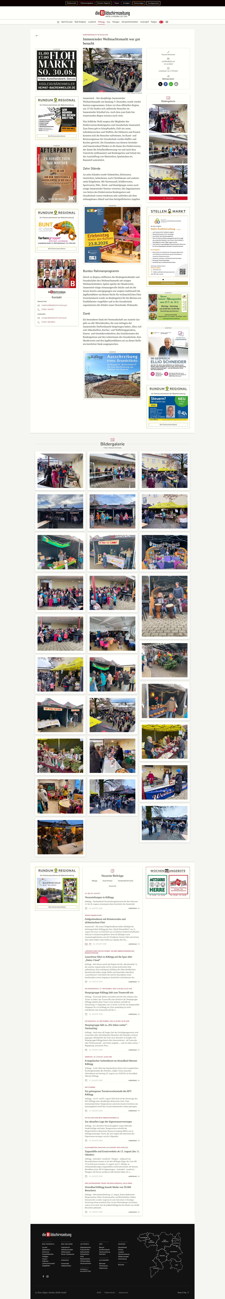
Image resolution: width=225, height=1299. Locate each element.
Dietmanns (46, 1250)
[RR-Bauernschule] (57, 890)
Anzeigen (126, 3)
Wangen (115, 22)
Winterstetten (85, 1261)
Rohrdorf (102, 1254)
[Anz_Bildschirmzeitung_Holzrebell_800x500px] (56, 119)
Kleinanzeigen (139, 3)
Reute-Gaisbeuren (67, 1254)
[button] (161, 22)
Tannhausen (103, 1266)
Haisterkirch (65, 1247)
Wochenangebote (86, 3)
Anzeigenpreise (153, 3)
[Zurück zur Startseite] (112, 14)
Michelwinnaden (67, 1250)
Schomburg (122, 1259)
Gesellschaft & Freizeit (125, 881)
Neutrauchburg (104, 1252)
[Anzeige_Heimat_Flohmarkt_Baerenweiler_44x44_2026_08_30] (57, 70)
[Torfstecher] (57, 174)
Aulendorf (144, 22)
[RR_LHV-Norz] (168, 408)
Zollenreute (103, 1268)
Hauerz (44, 1259)
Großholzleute (104, 1250)
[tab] (158, 279)
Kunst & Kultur (107, 881)
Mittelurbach (65, 1252)
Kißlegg (101, 22)
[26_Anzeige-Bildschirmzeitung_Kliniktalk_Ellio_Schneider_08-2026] (168, 353)
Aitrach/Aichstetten (130, 22)
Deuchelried (122, 1247)
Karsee (120, 1250)
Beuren (101, 1247)
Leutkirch (92, 22)
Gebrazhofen (84, 1252)
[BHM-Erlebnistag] (112, 234)
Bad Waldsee (80, 22)
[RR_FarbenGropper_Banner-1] (56, 232)
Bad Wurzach (67, 22)
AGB (99, 1292)
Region (154, 22)
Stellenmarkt (71, 3)
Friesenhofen (85, 1250)
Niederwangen (123, 1256)
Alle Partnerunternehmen (56, 136)
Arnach (44, 1247)
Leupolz (121, 1252)
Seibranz (45, 1261)
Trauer (116, 3)
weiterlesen (132, 908)
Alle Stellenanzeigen (168, 283)
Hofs (82, 1256)
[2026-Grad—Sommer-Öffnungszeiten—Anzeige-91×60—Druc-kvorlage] (168, 306)
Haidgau (45, 1256)
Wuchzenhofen (85, 1263)
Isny (108, 22)
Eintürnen (45, 1252)
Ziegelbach (46, 1266)
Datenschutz (110, 1292)
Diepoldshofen (85, 1247)
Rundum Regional (103, 3)
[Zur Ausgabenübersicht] (37, 35)
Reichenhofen (85, 1259)
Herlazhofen (84, 1254)
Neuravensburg (123, 1254)
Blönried (102, 1263)
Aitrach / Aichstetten (85, 1270)
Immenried (112, 886)
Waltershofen (66, 1266)
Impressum (123, 1292)
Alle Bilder (170, 198)
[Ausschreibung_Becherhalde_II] (112, 375)
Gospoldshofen (47, 1254)
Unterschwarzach (48, 1263)
